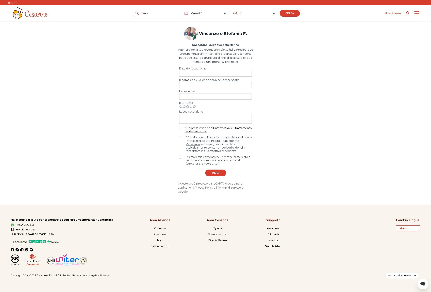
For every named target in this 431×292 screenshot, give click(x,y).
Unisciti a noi (393, 13)
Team (160, 240)
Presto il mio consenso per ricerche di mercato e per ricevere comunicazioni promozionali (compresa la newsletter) (218, 160)
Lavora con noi (160, 246)
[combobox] (159, 13)
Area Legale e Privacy (96, 275)
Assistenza (273, 228)
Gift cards (273, 234)
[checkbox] (180, 129)
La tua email (187, 91)
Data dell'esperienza (193, 68)
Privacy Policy (204, 187)
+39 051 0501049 (25, 229)
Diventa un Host (217, 234)
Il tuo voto (186, 102)
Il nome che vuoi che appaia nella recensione (209, 80)
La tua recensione (191, 111)
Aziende (273, 240)
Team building (273, 246)
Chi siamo (160, 228)
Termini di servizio (229, 187)
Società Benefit (72, 275)
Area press (160, 234)
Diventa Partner (217, 240)
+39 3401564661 (24, 224)
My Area (218, 228)
